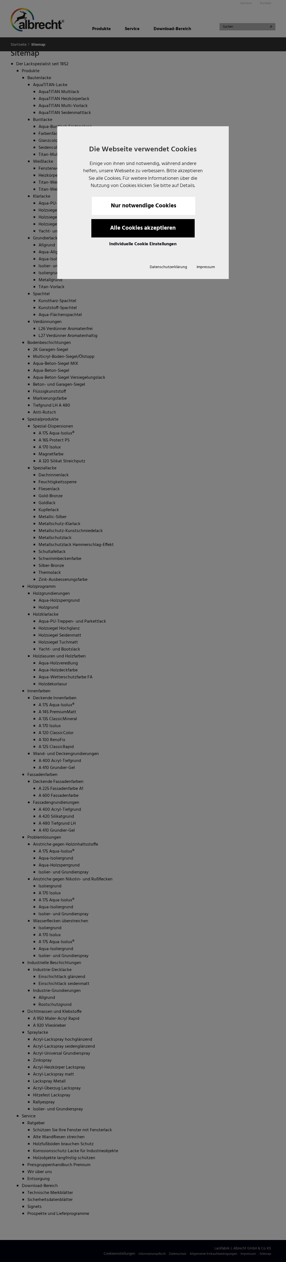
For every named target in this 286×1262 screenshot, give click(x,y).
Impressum (206, 267)
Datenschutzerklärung (168, 267)
